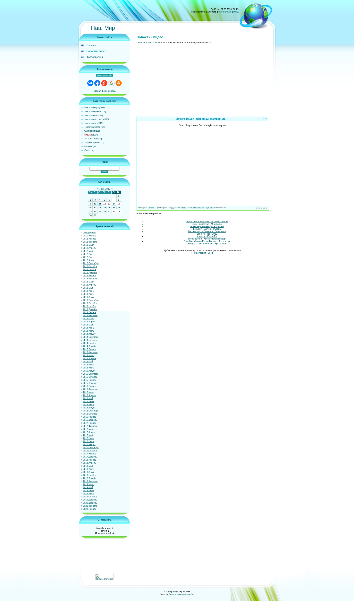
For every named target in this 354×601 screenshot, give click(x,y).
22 (118, 207)
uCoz (192, 594)
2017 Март (88, 429)
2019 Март (88, 484)
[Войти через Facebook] (97, 83)
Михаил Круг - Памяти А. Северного (207, 231)
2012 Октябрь (90, 266)
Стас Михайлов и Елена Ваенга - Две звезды (207, 241)
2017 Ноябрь (89, 453)
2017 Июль (88, 441)
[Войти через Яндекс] (104, 83)
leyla (183, 208)
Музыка (88, 134)
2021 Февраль (90, 506)
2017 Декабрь (90, 456)
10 (95, 203)
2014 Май (88, 324)
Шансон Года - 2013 (207, 234)
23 (90, 211)
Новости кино (91, 115)
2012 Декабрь (90, 272)
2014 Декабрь (90, 346)
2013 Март (88, 281)
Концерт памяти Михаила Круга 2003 (207, 243)
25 (100, 211)
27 (109, 211)
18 (100, 207)
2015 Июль (88, 367)
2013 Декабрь (90, 309)
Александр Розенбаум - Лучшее (207, 226)
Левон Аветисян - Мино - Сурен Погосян (207, 221)
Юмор (87, 150)
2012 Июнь (88, 254)
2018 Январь (89, 460)
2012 (149, 42)
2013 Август (89, 297)
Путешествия (91, 138)
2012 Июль (88, 257)
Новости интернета (94, 119)
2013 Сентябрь (91, 300)
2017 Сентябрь (91, 447)
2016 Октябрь (90, 413)
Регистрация (224, 11)
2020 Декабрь (90, 503)
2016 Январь (89, 386)
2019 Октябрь (90, 496)
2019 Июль (88, 493)
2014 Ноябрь (89, 343)
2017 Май (88, 435)
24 (95, 211)
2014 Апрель (89, 321)
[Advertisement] (202, 82)
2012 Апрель (89, 248)
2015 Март (88, 355)
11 (100, 203)
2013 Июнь (88, 291)
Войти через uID (104, 75)
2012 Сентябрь (91, 263)
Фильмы (88, 146)
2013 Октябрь (90, 303)
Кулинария (89, 131)
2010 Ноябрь (89, 235)
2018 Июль (88, 469)
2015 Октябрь (90, 377)
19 (104, 207)
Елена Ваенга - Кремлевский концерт (207, 238)
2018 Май (88, 466)
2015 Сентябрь (91, 374)
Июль (157, 42)
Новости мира (91, 107)
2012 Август (89, 260)
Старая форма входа (104, 91)
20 (109, 207)
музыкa (209, 208)
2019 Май (88, 487)
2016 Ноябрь (89, 417)
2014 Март (88, 318)
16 (90, 207)
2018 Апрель (89, 463)
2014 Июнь (88, 327)
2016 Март (88, 392)
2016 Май (88, 398)
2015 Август (89, 370)
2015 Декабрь (90, 383)
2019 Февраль (90, 481)
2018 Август (89, 472)
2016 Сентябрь (91, 410)
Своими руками (92, 142)
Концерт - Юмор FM (207, 236)
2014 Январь (89, 312)
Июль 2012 (104, 189)
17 (95, 207)
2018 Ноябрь (89, 475)
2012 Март (88, 245)
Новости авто (91, 123)
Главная (140, 42)
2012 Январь (89, 238)
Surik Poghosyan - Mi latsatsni (207, 224)
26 (104, 211)
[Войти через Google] (111, 83)
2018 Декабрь (90, 478)
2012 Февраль (90, 242)
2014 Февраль (90, 315)
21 (114, 207)
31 (95, 215)
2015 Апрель (89, 358)
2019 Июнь (88, 490)
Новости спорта (92, 127)
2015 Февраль (90, 352)
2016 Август (89, 407)
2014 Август (89, 334)
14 (114, 203)
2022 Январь (89, 509)
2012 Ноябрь (89, 269)
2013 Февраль (90, 278)
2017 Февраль (90, 426)
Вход (235, 11)
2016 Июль (88, 404)
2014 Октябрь (90, 340)
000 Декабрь (89, 232)
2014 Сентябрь (91, 337)
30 (90, 215)
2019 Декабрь (90, 499)
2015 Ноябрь (89, 380)
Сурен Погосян (197, 208)
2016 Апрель (89, 395)
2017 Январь (89, 423)
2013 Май (88, 288)
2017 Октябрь (90, 450)
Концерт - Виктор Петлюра (207, 229)
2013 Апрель (89, 285)
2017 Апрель (89, 432)
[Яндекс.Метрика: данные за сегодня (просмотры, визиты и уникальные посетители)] (104, 577)
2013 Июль (88, 294)
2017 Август (89, 444)
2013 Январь (89, 275)
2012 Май (88, 251)
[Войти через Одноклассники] (119, 83)
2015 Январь (89, 349)
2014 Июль (88, 331)
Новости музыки (92, 111)
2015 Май (88, 361)
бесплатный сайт (178, 594)
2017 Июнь (88, 438)
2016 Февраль (90, 389)
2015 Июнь (88, 364)
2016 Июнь (88, 401)
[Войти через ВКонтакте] (90, 83)
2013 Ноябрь (89, 306)
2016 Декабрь (90, 420)
